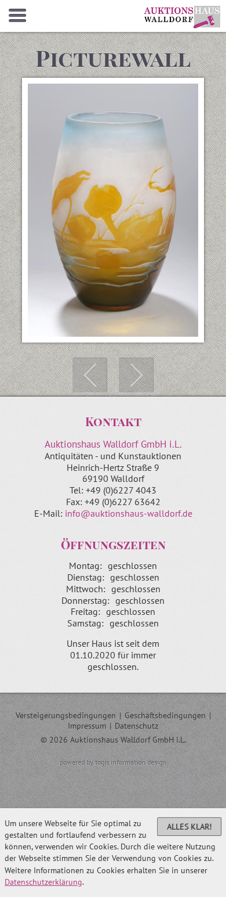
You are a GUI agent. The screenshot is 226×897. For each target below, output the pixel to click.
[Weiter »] (136, 375)
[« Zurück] (89, 375)
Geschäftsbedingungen (165, 715)
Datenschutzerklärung (43, 882)
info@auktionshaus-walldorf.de (128, 513)
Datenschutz (136, 726)
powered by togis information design (113, 762)
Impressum (87, 726)
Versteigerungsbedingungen (66, 715)
